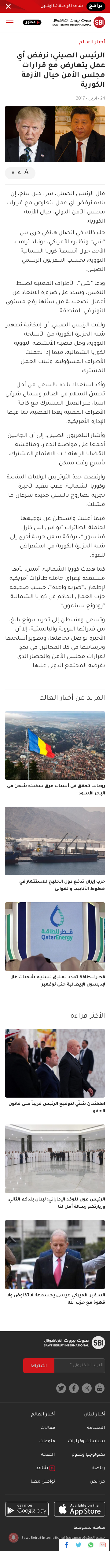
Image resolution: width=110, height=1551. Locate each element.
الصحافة (96, 1428)
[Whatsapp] (90, 1545)
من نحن (97, 1482)
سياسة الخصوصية (89, 1528)
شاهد (43, 1468)
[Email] (102, 1545)
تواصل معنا (43, 1482)
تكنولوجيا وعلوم (88, 1455)
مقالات (47, 1428)
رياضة (98, 1468)
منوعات (47, 1441)
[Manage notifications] (13, 1537)
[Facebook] (66, 1545)
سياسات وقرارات (86, 1441)
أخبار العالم (92, 42)
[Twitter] (78, 1545)
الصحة (48, 1455)
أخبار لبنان (94, 1414)
